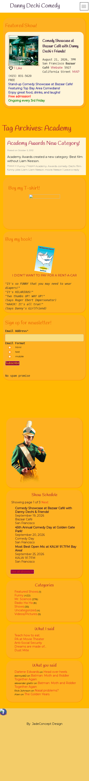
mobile (19, 356)
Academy (41, 166)
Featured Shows (26, 591)
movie (48, 169)
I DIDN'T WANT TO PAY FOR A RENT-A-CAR (44, 275)
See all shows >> (22, 571)
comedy (62, 166)
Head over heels (55, 672)
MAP (75, 72)
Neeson (57, 169)
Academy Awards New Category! (43, 143)
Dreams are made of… (30, 646)
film (78, 166)
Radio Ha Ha (23, 603)
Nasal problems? (47, 690)
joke (18, 169)
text (17, 351)
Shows (19, 606)
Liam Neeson (36, 169)
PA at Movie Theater (29, 639)
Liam (24, 169)
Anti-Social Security (28, 643)
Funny (21, 166)
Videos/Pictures (25, 614)
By (28, 724)
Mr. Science (22, 599)
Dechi (72, 166)
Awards (52, 166)
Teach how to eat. (27, 635)
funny (10, 169)
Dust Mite (21, 650)
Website (57, 67)
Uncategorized (25, 610)
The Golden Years (36, 694)
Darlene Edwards (26, 672)
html (18, 347)
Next (44, 502)
